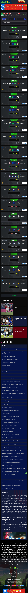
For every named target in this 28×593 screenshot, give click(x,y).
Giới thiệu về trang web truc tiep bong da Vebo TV (11, 349)
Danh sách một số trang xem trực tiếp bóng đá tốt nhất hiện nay (13, 481)
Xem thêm (14, 295)
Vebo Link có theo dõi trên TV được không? (10, 471)
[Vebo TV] (6, 1)
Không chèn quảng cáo (6, 375)
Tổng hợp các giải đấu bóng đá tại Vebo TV (10, 422)
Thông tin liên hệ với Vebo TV (7, 488)
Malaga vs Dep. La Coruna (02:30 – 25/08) (21, 330)
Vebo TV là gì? (4, 345)
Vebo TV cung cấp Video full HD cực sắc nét (10, 434)
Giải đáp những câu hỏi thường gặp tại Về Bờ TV (11, 456)
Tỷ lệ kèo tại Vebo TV (6, 413)
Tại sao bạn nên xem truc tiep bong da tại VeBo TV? (12, 381)
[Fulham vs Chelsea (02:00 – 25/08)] (7, 321)
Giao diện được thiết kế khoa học (8, 362)
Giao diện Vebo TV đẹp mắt (7, 431)
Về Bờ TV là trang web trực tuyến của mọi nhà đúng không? (13, 468)
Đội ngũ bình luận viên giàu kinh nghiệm (9, 437)
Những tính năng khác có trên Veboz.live (10, 387)
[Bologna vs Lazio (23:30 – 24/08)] (7, 309)
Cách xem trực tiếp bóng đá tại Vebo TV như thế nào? (12, 450)
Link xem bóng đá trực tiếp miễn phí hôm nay (11, 416)
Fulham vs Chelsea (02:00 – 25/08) (20, 319)
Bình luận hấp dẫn (5, 371)
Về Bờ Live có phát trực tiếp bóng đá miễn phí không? (12, 459)
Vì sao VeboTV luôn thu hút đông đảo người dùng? (12, 462)
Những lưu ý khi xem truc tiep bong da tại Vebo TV (11, 485)
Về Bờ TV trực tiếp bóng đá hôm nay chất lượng (11, 440)
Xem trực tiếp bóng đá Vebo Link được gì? (10, 425)
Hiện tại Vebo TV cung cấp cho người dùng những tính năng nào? (13, 394)
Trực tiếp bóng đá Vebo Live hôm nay (9, 419)
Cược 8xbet (21, 2)
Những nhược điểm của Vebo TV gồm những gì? (11, 447)
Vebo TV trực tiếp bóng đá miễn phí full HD (10, 390)
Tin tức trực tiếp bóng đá (7, 397)
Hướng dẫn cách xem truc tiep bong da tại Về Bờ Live (12, 384)
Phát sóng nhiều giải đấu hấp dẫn (8, 356)
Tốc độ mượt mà (5, 368)
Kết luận (3, 477)
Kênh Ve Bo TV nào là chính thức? (8, 474)
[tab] (2, 14)
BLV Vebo (22, 19)
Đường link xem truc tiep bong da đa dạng (10, 359)
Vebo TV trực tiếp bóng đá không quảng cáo (10, 444)
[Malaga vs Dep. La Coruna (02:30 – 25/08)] (7, 332)
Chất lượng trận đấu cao (7, 365)
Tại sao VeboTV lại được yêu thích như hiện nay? (11, 428)
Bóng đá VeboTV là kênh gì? (7, 465)
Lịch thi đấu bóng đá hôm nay (8, 401)
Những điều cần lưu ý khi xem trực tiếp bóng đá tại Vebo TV (13, 453)
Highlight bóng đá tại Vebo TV (8, 404)
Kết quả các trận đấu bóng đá (8, 407)
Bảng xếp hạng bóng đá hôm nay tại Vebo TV (10, 410)
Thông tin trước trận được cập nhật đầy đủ (10, 378)
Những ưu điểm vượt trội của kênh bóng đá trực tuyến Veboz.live (12, 352)
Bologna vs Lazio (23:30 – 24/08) (21, 306)
